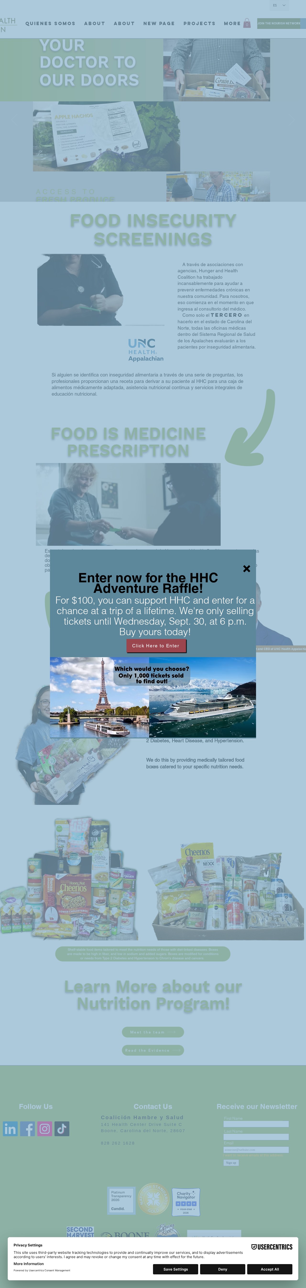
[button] (246, 568)
